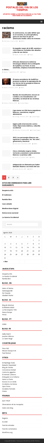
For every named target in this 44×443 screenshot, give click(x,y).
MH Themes (36, 441)
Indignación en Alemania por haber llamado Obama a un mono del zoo (26, 165)
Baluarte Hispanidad (9, 365)
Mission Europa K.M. (9, 351)
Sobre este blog (7, 408)
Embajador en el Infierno (10, 377)
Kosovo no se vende (9, 382)
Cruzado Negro (24, 103)
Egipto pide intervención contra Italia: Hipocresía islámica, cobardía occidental (26, 126)
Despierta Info (7, 190)
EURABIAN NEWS (8, 307)
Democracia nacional (10, 213)
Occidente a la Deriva (9, 384)
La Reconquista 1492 (9, 310)
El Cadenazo (6, 195)
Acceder (5, 422)
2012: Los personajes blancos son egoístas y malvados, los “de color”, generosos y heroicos (26, 139)
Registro (5, 418)
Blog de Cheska (7, 367)
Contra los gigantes (9, 372)
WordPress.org (7, 432)
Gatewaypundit (7, 291)
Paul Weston (6, 353)
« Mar (5, 261)
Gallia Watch (6, 334)
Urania (4, 391)
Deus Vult (5, 348)
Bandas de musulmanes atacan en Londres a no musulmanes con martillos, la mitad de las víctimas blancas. (26, 98)
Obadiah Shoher (7, 295)
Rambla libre (7, 199)
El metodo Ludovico (9, 375)
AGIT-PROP (6, 401)
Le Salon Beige (7, 339)
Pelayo (31, 54)
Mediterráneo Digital (10, 208)
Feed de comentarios (9, 429)
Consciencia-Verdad (9, 370)
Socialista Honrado (8, 389)
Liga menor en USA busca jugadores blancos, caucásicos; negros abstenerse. (27, 112)
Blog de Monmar (8, 305)
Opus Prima (6, 386)
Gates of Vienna (7, 288)
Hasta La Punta (7, 379)
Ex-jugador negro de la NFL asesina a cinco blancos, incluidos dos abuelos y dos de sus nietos (27, 50)
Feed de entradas (8, 425)
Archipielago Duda (8, 363)
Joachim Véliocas (8, 336)
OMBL (4, 324)
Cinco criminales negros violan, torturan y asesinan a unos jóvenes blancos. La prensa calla (26, 153)
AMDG (22, 41)
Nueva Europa (7, 312)
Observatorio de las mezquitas (12, 404)
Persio (4, 315)
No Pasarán (6, 293)
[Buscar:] (22, 224)
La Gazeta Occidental (10, 217)
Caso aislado (7, 204)
